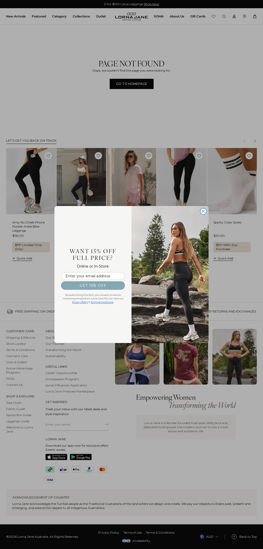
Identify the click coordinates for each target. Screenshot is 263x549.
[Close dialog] (203, 211)
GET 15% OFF (93, 285)
